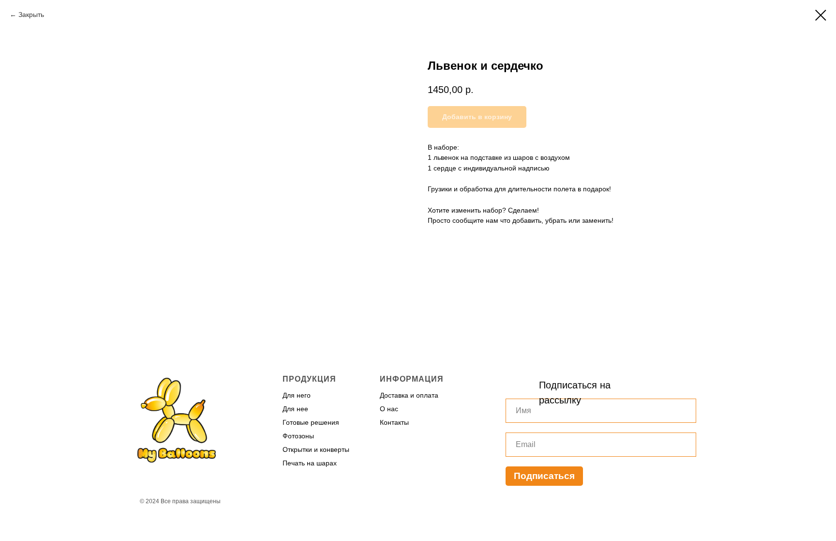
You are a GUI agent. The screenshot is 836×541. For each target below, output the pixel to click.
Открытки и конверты (316, 449)
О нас (389, 409)
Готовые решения (311, 422)
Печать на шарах (310, 463)
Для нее (295, 409)
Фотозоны (298, 436)
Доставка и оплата (409, 395)
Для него (297, 395)
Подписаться (544, 476)
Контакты (394, 422)
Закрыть (31, 14)
